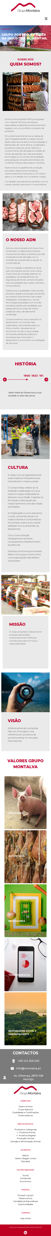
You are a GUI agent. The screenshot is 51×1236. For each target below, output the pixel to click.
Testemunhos (25, 1198)
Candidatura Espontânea (25, 1201)
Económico (25, 1181)
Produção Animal (25, 1138)
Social (25, 1175)
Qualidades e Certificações (25, 1112)
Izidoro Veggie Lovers (25, 1158)
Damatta (25, 1161)
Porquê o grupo (25, 1195)
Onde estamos (25, 1115)
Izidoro (25, 1155)
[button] (46, 18)
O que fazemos (25, 1109)
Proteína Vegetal (27, 1135)
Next (48, 379)
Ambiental (25, 1178)
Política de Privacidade (16, 1227)
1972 (42, 375)
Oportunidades (25, 1204)
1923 (34, 375)
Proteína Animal (27, 1132)
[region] (25, 38)
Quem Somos (25, 1106)
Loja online (25, 1218)
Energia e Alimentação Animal (26, 1141)
